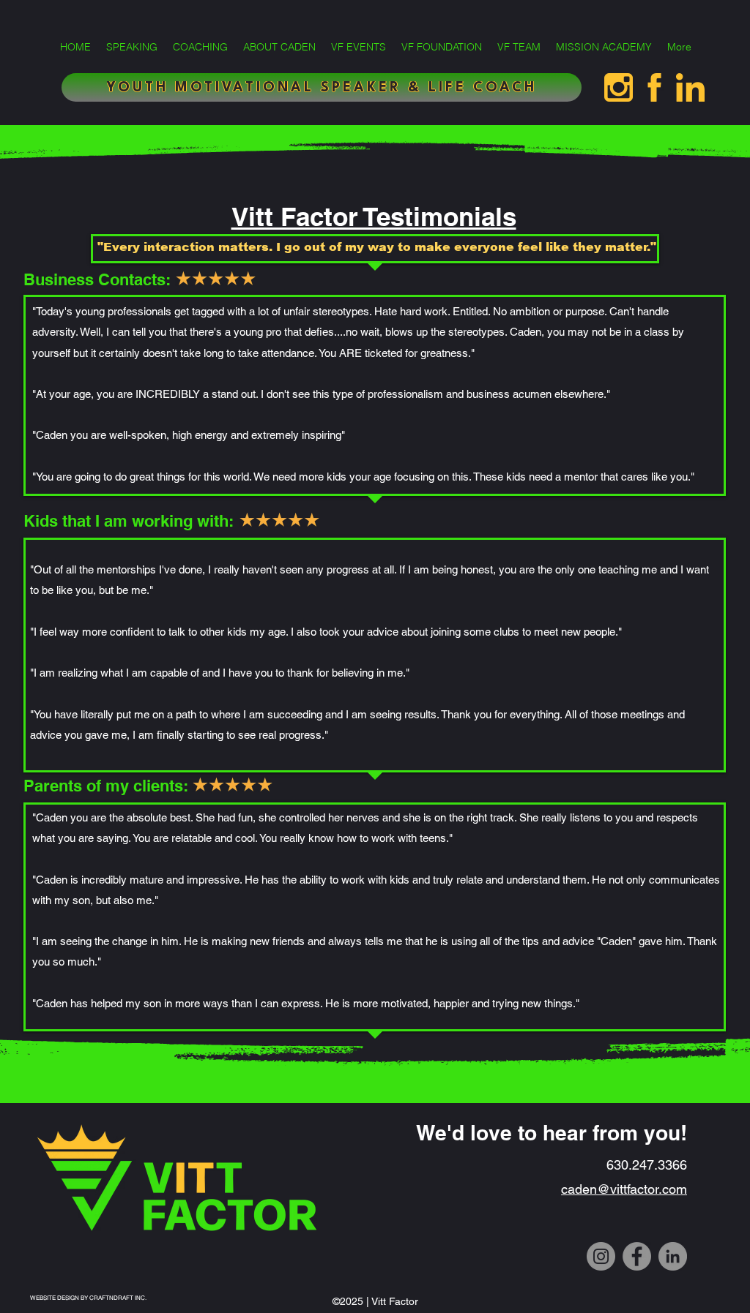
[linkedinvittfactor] (690, 87)
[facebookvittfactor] (654, 87)
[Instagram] (601, 1256)
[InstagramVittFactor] (618, 87)
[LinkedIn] (672, 1256)
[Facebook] (637, 1256)
